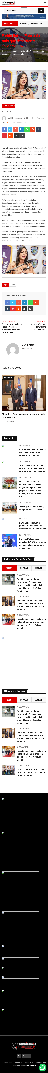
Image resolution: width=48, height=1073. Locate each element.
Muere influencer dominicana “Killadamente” (38, 327)
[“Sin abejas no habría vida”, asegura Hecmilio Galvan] (9, 508)
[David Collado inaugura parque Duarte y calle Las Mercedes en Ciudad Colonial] (9, 524)
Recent (9, 568)
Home (5, 51)
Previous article (9, 321)
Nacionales (14, 51)
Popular (24, 568)
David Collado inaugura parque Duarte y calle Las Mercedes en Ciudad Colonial (32, 526)
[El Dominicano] (27, 118)
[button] (42, 1067)
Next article (40, 321)
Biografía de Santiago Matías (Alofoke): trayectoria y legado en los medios (32, 452)
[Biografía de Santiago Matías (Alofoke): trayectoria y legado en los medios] (9, 451)
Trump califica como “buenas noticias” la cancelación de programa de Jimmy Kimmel (32, 468)
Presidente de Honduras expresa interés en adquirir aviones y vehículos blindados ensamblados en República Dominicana (30, 585)
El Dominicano (29, 344)
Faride (13, 284)
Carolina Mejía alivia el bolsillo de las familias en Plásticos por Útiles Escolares (31, 772)
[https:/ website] (25, 118)
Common (39, 568)
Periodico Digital (29, 1065)
